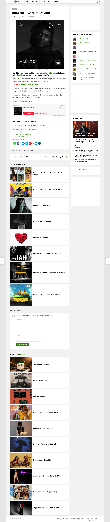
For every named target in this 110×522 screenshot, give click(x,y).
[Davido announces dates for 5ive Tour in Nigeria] (85, 129)
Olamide (73, 518)
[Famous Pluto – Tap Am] (21, 428)
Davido (20, 75)
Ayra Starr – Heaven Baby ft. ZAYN (47, 476)
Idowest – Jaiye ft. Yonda (29, 85)
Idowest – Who (19, 139)
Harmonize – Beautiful (42, 460)
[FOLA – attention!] (21, 396)
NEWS (32, 1)
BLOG (44, 1)
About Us (65, 520)
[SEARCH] (97, 1)
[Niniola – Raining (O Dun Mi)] (21, 444)
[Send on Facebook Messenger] (23, 143)
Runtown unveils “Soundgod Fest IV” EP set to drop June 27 (85, 160)
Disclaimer (78, 520)
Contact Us (71, 520)
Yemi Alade (58, 520)
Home (57, 518)
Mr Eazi (83, 518)
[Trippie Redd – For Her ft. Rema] (21, 508)
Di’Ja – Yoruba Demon (42, 221)
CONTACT (57, 1)
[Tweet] (26, 143)
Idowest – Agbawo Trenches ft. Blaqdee (49, 272)
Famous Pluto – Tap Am (43, 428)
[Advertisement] (85, 18)
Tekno (78, 518)
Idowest (19, 150)
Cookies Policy (86, 520)
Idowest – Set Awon (21, 132)
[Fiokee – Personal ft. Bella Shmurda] (21, 295)
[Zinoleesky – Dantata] (21, 364)
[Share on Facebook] (18, 143)
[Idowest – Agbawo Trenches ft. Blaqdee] (21, 272)
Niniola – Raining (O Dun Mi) (44, 444)
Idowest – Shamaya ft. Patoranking (26, 129)
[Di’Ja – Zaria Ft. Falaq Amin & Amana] (21, 190)
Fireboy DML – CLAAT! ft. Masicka (88, 60)
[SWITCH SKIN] (99, 1)
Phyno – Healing (40, 380)
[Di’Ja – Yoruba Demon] (21, 221)
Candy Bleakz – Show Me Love (45, 412)
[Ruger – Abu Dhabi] (2, 261)
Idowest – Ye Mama (21, 137)
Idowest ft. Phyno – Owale (23, 134)
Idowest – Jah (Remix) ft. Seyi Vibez (47, 253)
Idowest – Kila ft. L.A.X (42, 206)
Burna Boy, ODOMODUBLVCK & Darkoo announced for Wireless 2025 (86, 151)
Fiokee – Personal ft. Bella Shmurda (47, 295)
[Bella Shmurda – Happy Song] (21, 492)
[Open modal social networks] (39, 143)
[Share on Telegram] (36, 143)
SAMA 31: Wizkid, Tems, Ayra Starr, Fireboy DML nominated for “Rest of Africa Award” (85, 141)
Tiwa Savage (94, 518)
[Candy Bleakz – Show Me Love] (21, 412)
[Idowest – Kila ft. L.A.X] (21, 205)
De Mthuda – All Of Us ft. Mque (87, 47)
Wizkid (67, 518)
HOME (27, 1)
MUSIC (38, 1)
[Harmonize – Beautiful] (21, 460)
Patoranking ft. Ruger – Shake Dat (88, 68)
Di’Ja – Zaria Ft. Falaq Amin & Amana (48, 190)
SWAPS (31, 150)
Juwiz (25, 150)
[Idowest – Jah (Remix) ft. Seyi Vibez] (21, 253)
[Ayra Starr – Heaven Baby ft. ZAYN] (21, 476)
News (77, 131)
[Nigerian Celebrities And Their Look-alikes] (21, 174)
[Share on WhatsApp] (14, 143)
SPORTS (50, 1)
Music (22, 355)
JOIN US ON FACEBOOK (81, 169)
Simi (88, 518)
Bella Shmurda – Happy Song (45, 492)
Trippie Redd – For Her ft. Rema (46, 508)
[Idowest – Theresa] (21, 237)
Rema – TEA (83, 55)
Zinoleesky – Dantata (41, 364)
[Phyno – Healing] (21, 380)
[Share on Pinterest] (30, 143)
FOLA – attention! (40, 396)
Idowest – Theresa (40, 237)
